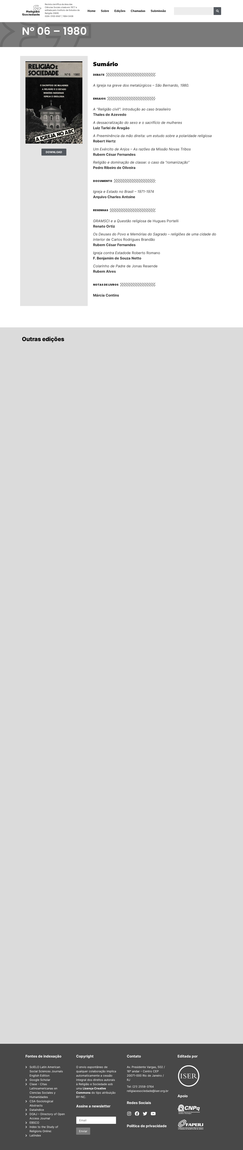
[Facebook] (137, 1113)
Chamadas (138, 10)
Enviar (83, 1131)
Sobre (105, 10)
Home (92, 10)
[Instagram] (129, 1113)
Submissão (158, 10)
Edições (119, 10)
